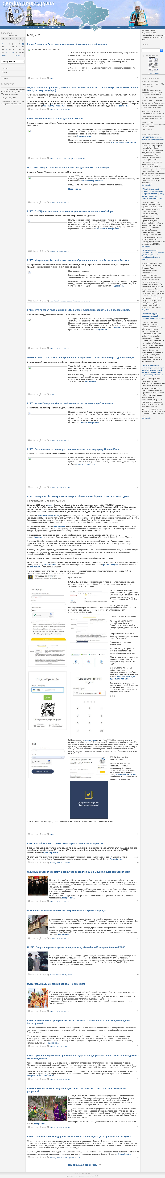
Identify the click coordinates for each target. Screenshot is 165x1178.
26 (6, 52)
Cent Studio (94, 1176)
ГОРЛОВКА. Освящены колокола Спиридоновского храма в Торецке (66, 910)
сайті (50, 505)
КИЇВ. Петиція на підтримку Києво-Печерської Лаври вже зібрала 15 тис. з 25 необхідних (78, 496)
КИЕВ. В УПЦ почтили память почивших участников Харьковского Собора (70, 211)
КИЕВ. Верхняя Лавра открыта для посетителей (55, 118)
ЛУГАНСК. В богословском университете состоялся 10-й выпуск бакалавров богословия (78, 872)
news (52, 78)
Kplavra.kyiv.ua (84, 136)
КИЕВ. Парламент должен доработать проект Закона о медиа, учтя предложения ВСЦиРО (79, 1136)
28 (13, 52)
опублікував (59, 526)
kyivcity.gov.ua (50, 852)
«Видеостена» (117, 142)
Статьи (4, 72)
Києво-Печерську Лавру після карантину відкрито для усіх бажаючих (67, 44)
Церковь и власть (61, 1046)
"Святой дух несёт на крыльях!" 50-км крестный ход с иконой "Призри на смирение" (13, 91)
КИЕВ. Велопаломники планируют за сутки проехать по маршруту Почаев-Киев (73, 449)
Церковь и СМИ (74, 1158)
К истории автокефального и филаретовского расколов (12, 102)
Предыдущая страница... (83, 1164)
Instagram (38, 537)
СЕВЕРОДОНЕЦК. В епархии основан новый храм (56, 984)
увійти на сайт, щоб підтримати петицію (122, 677)
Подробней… (122, 106)
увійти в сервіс (110, 564)
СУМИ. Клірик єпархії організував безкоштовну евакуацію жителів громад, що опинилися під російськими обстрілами (153, 193)
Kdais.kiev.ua (101, 229)
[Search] (161, 50)
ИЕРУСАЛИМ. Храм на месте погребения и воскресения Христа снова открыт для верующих (80, 357)
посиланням (35, 567)
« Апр (4, 55)
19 (6, 50)
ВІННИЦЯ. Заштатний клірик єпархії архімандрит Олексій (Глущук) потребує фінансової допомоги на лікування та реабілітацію (153, 370)
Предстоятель (132, 28)
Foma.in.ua (80, 464)
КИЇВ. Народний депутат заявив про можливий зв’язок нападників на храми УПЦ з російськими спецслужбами (153, 93)
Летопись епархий (61, 158)
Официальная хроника (81, 301)
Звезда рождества (9, 98)
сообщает (117, 327)
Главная (41, 28)
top (55, 301)
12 (6, 47)
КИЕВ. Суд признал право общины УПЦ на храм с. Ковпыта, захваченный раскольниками (78, 310)
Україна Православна (28, 3)
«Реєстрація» (50, 564)
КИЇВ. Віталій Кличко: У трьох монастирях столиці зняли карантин (65, 843)
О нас (119, 28)
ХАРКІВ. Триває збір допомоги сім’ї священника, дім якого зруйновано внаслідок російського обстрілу (153, 255)
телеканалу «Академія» (54, 106)
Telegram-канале (35, 1076)
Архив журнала (153, 73)
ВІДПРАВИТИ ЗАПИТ (126, 774)
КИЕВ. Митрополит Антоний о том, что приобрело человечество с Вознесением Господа (78, 260)
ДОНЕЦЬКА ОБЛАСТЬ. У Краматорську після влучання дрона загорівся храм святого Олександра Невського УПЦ (153, 115)
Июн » (17, 55)
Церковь (5, 68)
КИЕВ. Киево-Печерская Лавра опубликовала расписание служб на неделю (70, 403)
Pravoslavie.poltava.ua (92, 181)
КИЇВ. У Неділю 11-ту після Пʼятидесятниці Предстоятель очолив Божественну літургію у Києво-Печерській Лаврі (153, 104)
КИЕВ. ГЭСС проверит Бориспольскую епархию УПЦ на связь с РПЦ (153, 84)
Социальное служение (63, 975)
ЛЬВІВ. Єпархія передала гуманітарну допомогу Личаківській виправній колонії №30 (76, 947)
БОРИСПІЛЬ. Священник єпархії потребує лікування (153, 138)
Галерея (5, 78)
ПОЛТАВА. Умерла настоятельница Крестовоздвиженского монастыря (68, 167)
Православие (54, 28)
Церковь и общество (62, 109)
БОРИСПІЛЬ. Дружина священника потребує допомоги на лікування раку (153, 316)
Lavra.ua (83, 422)
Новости (30, 28)
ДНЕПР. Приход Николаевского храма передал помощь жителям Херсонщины (153, 125)
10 (23, 44)
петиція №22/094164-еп (48, 516)
